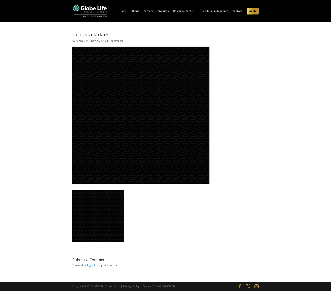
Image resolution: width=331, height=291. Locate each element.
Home (123, 11)
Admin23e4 (82, 40)
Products (163, 11)
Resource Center (183, 11)
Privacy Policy (131, 286)
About (135, 11)
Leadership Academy (215, 11)
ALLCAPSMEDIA (166, 286)
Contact (237, 11)
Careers (148, 11)
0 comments (116, 40)
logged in (92, 265)
